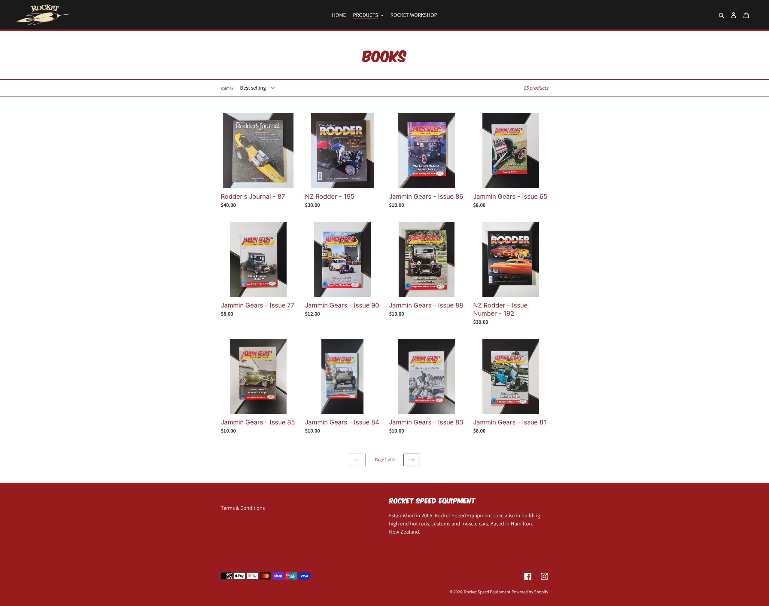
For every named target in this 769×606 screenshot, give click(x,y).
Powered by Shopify (530, 592)
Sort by (227, 88)
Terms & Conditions (243, 507)
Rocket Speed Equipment (487, 592)
